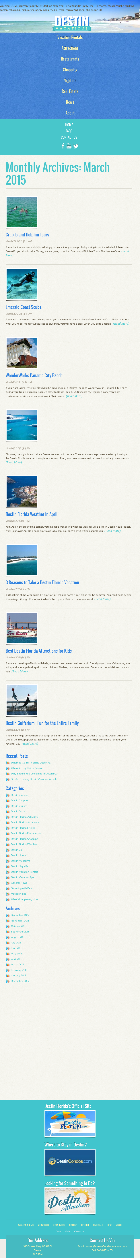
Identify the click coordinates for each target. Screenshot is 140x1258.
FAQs (69, 131)
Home (69, 124)
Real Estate (98, 1225)
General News (19, 883)
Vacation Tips (18, 894)
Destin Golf (17, 850)
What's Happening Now (24, 899)
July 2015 (16, 942)
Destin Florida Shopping (24, 839)
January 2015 (18, 975)
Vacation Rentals (26, 1225)
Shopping (73, 1225)
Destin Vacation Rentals (24, 872)
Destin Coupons (20, 800)
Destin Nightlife (20, 866)
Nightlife (85, 1225)
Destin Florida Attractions (25, 822)
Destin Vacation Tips (22, 877)
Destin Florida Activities (24, 817)
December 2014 (20, 981)
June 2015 (16, 948)
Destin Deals (18, 811)
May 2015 (16, 953)
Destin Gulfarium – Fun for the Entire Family (42, 723)
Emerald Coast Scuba (24, 307)
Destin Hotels (18, 855)
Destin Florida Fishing (23, 828)
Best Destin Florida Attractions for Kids (39, 651)
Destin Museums (20, 861)
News (110, 1225)
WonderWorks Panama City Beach (34, 375)
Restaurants (59, 1225)
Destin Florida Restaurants (26, 833)
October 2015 (18, 926)
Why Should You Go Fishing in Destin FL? (34, 773)
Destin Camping (20, 795)
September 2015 (20, 931)
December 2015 (20, 915)
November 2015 (20, 920)
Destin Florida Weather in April (31, 514)
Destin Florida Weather (24, 844)
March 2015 (17, 964)
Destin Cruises (19, 806)
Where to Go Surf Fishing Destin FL (31, 762)
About (119, 1225)
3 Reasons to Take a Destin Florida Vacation (42, 582)
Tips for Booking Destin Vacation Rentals (34, 779)
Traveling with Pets (22, 888)
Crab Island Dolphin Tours (27, 234)
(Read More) (121, 323)
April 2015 (16, 959)
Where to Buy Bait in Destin (26, 768)
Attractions (43, 1225)
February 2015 (19, 970)
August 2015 (18, 937)
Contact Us (69, 137)
